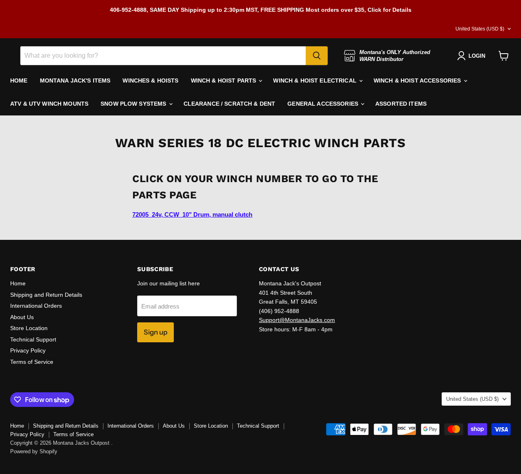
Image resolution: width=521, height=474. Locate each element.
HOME (19, 80)
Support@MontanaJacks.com (297, 320)
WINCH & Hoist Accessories (418, 80)
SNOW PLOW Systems (134, 103)
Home (18, 283)
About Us (22, 317)
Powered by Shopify (33, 451)
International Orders (36, 305)
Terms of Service (31, 362)
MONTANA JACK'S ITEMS (75, 80)
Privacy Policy (28, 350)
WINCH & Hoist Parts (224, 80)
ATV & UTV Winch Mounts (49, 103)
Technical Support (33, 339)
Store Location (29, 328)
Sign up (155, 332)
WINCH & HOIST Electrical (315, 80)
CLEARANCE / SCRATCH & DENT (230, 103)
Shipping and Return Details (46, 294)
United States (479, 29)
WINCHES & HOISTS (150, 80)
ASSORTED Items (401, 103)
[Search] (317, 55)
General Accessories (323, 103)
